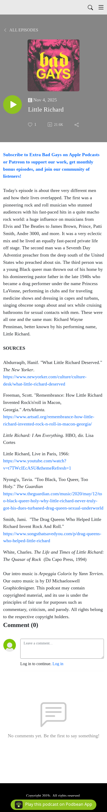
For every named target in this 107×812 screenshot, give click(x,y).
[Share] (77, 124)
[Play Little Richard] (12, 104)
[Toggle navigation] (101, 7)
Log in (57, 664)
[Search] (90, 7)
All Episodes (23, 30)
